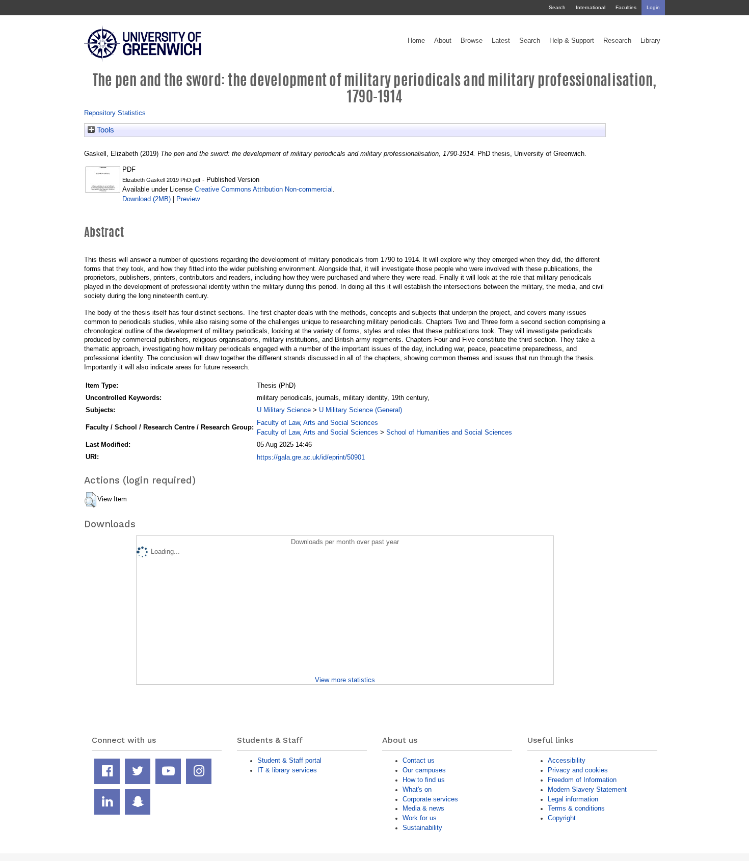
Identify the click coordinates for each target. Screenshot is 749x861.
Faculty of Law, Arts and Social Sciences (317, 422)
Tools (104, 130)
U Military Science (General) (360, 410)
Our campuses (424, 770)
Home (416, 40)
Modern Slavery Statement (587, 789)
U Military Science (284, 410)
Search (557, 7)
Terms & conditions (576, 808)
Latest (501, 40)
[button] (90, 499)
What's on (417, 789)
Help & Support (571, 40)
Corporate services (430, 799)
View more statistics (345, 680)
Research (617, 40)
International (590, 7)
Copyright (562, 818)
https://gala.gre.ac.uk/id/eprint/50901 (311, 457)
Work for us (420, 818)
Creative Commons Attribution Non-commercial (264, 189)
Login (653, 7)
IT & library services (287, 770)
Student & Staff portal (289, 760)
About (442, 40)
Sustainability (422, 827)
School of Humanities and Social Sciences (449, 432)
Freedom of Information (582, 780)
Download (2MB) (146, 199)
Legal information (573, 799)
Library (650, 40)
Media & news (423, 808)
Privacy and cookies (578, 770)
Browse (472, 40)
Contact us (419, 760)
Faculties (626, 7)
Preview (188, 199)
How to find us (424, 780)
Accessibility (566, 760)
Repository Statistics (115, 113)
